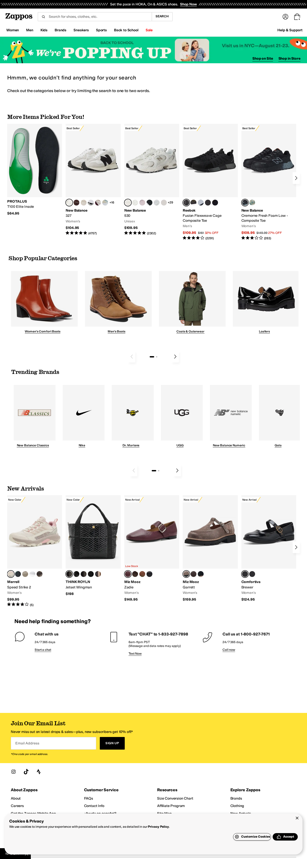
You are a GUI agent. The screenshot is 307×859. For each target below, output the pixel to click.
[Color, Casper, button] (32, 574)
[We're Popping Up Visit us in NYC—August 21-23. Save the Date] (153, 50)
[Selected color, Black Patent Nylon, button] (69, 574)
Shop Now (188, 4)
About (16, 798)
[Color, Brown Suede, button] (193, 574)
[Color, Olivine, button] (39, 574)
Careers (17, 806)
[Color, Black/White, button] (215, 202)
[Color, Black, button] (149, 574)
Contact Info (94, 806)
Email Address (27, 743)
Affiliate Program (171, 806)
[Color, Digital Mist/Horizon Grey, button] (90, 202)
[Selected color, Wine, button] (127, 574)
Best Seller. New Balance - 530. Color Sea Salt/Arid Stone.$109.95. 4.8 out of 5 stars (151, 180)
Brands (236, 798)
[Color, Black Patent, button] (76, 574)
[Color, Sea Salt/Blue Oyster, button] (135, 202)
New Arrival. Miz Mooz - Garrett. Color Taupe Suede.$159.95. (210, 548)
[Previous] (131, 356)
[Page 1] (152, 356)
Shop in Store (289, 58)
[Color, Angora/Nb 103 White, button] (105, 202)
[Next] (296, 178)
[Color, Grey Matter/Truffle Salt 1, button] (163, 202)
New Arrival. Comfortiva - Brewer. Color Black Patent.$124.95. (268, 548)
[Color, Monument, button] (18, 574)
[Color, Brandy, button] (142, 574)
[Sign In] (285, 16)
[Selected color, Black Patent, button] (245, 574)
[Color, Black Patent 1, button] (98, 574)
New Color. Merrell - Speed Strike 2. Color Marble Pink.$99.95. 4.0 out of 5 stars (34, 551)
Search (162, 16)
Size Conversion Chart (175, 798)
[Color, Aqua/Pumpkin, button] (252, 202)
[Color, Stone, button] (25, 574)
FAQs (88, 798)
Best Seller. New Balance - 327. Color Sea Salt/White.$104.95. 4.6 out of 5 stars (93, 180)
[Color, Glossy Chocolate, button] (83, 574)
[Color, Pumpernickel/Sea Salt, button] (76, 202)
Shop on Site (262, 58)
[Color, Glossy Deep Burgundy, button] (90, 574)
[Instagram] (13, 772)
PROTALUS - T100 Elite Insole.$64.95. (34, 170)
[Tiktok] (26, 772)
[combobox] (95, 16)
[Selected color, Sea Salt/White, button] (69, 202)
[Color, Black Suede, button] (200, 574)
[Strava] (39, 772)
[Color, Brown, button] (193, 202)
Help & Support (290, 30)
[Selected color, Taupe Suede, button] (186, 574)
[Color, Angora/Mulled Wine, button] (98, 202)
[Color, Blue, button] (207, 202)
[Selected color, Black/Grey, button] (186, 202)
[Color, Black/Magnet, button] (149, 202)
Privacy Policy (158, 827)
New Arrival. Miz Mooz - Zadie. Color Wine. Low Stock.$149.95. (151, 548)
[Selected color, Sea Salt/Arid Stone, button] (127, 202)
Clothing (237, 806)
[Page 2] (156, 356)
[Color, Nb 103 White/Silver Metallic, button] (156, 202)
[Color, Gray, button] (200, 202)
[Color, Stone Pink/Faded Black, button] (142, 202)
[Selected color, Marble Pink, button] (10, 574)
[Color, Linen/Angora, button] (83, 202)
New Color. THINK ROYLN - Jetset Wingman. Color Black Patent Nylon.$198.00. (93, 545)
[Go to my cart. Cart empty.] (297, 16)
